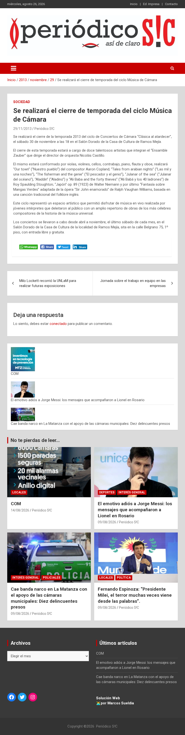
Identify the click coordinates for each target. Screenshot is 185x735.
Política (124, 577)
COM (15, 373)
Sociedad (21, 102)
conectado (58, 324)
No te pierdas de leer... (35, 440)
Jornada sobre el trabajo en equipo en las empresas (133, 283)
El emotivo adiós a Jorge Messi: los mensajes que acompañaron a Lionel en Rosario (78, 400)
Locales (19, 492)
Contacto (171, 4)
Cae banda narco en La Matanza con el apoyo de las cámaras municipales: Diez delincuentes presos (90, 423)
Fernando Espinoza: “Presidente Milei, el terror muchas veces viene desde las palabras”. (135, 595)
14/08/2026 (20, 510)
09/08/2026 (107, 522)
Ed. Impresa (151, 4)
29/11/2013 (22, 129)
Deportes (106, 492)
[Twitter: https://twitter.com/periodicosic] (22, 697)
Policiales (51, 577)
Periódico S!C (44, 129)
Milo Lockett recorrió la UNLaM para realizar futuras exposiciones (47, 283)
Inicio (134, 4)
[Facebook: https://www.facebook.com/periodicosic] (11, 697)
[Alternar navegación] (13, 68)
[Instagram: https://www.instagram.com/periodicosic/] (32, 697)
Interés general (132, 492)
